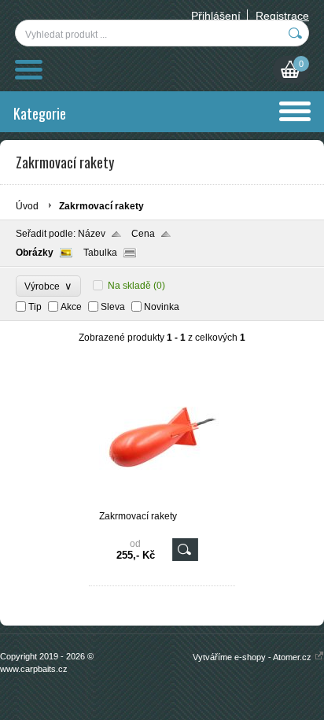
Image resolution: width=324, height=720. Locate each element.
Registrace (282, 15)
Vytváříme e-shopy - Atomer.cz (253, 657)
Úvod (27, 206)
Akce (71, 306)
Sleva (113, 306)
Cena (143, 233)
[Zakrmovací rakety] (162, 503)
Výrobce (48, 286)
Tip (35, 306)
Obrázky (34, 252)
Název (91, 233)
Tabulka (100, 252)
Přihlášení (216, 15)
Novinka (161, 306)
